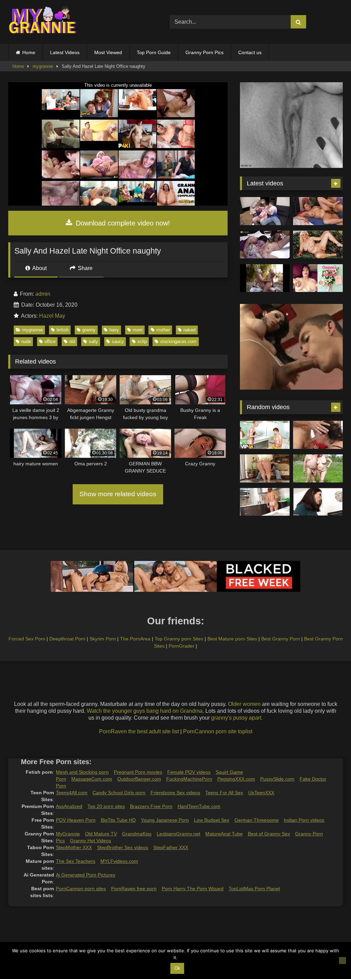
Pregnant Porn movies (138, 772)
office (50, 341)
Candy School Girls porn (119, 792)
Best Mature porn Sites (232, 638)
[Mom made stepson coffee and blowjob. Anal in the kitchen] (265, 502)
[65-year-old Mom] (318, 211)
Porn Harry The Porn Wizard (192, 888)
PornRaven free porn (134, 888)
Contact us (250, 52)
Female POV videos (188, 772)
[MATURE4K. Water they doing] (265, 435)
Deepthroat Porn (67, 638)
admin (42, 294)
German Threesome (256, 820)
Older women (244, 704)
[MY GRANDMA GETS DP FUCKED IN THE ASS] (318, 435)
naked (189, 329)
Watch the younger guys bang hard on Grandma (145, 711)
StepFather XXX (170, 847)
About (39, 268)
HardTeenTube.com (199, 806)
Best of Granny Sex (269, 833)
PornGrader (181, 646)
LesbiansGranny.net (178, 833)
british (63, 329)
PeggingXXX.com (236, 779)
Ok (177, 968)
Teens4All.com (71, 792)
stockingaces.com (178, 341)
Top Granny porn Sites (179, 638)
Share (84, 268)
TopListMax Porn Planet (254, 888)
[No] (342, 960)
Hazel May (52, 316)
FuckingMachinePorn (189, 779)
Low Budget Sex (211, 820)
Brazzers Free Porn (151, 806)
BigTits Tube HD (118, 820)
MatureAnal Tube (224, 833)
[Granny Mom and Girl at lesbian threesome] (265, 245)
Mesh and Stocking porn (82, 772)
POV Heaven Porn (76, 820)
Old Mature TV (101, 833)
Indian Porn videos (304, 820)
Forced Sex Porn (27, 638)
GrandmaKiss (137, 833)
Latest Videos (65, 52)
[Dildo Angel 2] (318, 278)
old (72, 341)
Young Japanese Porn (165, 820)
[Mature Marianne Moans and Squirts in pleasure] (318, 245)
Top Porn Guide (154, 52)
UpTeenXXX (261, 792)
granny (89, 329)
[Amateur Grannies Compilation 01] (318, 468)
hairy (114, 329)
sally (93, 341)
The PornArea (135, 638)
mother (163, 329)
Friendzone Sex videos (175, 792)
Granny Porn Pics (204, 52)
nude (26, 341)
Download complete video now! (122, 223)
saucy (118, 341)
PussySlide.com (277, 779)
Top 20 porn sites (106, 806)
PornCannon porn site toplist (217, 731)
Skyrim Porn (102, 638)
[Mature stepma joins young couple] (265, 211)
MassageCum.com (91, 779)
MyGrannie (68, 833)
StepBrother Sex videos (122, 847)
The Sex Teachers (75, 861)
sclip (142, 341)
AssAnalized (69, 806)
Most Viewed (108, 52)
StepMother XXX (74, 847)
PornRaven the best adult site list (139, 731)
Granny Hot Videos (90, 840)
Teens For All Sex (224, 792)
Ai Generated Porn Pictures (85, 875)
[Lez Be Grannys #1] (265, 278)
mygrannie (43, 66)
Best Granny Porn (280, 638)
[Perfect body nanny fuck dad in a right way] (265, 468)
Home (28, 52)
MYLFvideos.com (119, 861)
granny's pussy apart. (237, 718)
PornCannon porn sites (81, 888)
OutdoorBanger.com (139, 779)
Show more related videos (118, 494)
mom (138, 329)
